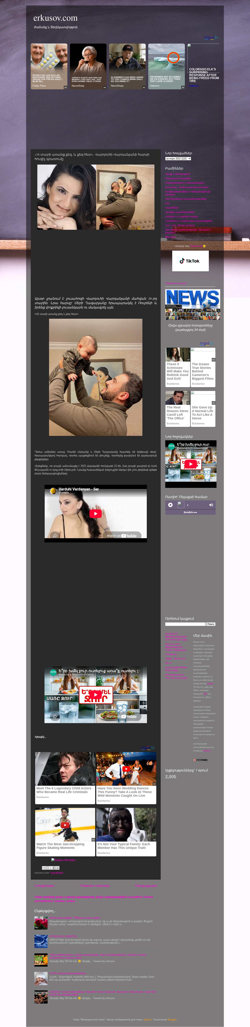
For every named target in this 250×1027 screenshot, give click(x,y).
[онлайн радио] (190, 513)
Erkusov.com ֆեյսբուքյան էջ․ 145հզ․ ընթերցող (175, 647)
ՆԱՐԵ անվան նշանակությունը (67, 973)
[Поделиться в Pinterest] (57, 868)
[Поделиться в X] (51, 868)
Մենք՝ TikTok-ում (175, 658)
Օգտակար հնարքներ (178, 178)
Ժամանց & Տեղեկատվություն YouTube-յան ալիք (176, 636)
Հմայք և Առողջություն (177, 174)
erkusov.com (55, 17)
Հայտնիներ (56, 872)
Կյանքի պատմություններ (180, 212)
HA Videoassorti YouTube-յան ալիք (176, 676)
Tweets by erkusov (176, 283)
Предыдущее (146, 886)
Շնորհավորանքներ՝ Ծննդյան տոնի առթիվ (74, 917)
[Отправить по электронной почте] (44, 868)
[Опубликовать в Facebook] (54, 868)
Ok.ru (168, 663)
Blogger (172, 1019)
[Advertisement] (125, 118)
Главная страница (95, 886)
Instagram (171, 654)
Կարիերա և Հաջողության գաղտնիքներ (188, 220)
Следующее (44, 886)
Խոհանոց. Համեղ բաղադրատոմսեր (187, 187)
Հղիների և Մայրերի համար (181, 216)
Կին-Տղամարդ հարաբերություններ (186, 199)
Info (167, 203)
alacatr (148, 1019)
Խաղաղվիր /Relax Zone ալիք (176, 669)
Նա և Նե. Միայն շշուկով (179, 225)
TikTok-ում (196, 246)
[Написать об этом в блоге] (47, 868)
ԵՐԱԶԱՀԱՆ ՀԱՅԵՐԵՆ (63, 936)
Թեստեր (170, 237)
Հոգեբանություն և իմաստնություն (184, 182)
